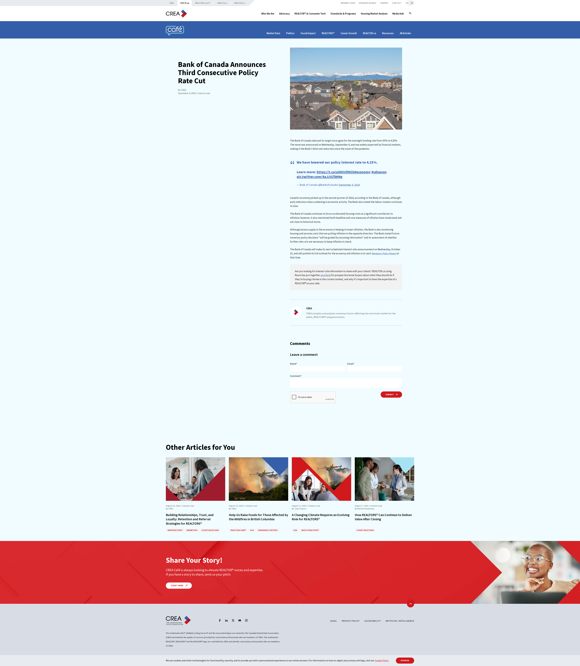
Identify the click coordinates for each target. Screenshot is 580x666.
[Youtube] (240, 620)
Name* (293, 363)
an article (326, 275)
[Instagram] (246, 620)
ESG (252, 530)
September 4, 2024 (349, 185)
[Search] (410, 13)
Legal (333, 620)
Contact (396, 3)
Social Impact (308, 33)
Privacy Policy (351, 620)
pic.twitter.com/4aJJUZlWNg (319, 176)
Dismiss (405, 660)
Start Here (177, 585)
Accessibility (372, 620)
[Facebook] (220, 620)
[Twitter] (233, 620)
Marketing (192, 530)
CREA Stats (222, 3)
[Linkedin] (226, 620)
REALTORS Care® (202, 3)
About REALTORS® (310, 530)
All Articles (405, 33)
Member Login (348, 3)
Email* (350, 363)
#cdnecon (379, 172)
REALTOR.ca (239, 3)
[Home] (176, 14)
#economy (362, 172)
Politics (290, 33)
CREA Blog (184, 3)
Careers (384, 3)
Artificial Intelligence (400, 620)
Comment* (296, 375)
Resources (388, 33)
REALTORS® (328, 33)
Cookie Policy (381, 660)
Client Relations (210, 530)
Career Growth (349, 33)
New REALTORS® (175, 530)
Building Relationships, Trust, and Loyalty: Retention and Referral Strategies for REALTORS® (190, 519)
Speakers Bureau (367, 3)
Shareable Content (268, 530)
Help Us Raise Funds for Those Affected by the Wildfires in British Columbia (258, 517)
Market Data (273, 33)
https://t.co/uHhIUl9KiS (335, 172)
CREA (171, 3)
